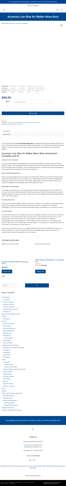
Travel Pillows (6, 378)
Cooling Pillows (7, 374)
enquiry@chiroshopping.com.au (33, 447)
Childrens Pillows (7, 371)
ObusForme (11, 466)
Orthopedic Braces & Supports (33, 122)
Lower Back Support (8, 306)
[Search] (37, 285)
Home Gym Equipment (9, 328)
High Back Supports (8, 304)
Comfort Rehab (8, 338)
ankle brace (10, 124)
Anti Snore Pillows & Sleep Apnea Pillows (14, 369)
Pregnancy (5, 381)
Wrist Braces (6, 357)
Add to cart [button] (6, 271)
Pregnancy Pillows (8, 383)
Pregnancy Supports (9, 386)
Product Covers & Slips (10, 366)
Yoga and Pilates (7, 342)
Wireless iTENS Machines (11, 405)
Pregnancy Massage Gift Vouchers (11, 410)
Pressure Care (7, 311)
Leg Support (6, 318)
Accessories (6, 362)
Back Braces (6, 350)
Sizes (7, 101)
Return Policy (19, 482)
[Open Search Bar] (62, 10)
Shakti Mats (3, 466)
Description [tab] (6, 131)
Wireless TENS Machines (10, 400)
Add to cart (33, 113)
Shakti (3, 388)
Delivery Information (10, 482)
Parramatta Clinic (28, 450)
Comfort (4, 316)
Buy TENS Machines (8, 395)
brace (15, 124)
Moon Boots (33, 468)
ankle (6, 124)
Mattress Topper (8, 364)
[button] (61, 25)
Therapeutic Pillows (8, 376)
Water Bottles (6, 340)
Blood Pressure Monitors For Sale (11, 314)
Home (2, 482)
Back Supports (6, 297)
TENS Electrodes (7, 398)
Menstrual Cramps (20, 466)
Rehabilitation (6, 335)
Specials (4, 390)
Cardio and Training (8, 323)
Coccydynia (6, 299)
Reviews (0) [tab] (6, 134)
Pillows (4, 359)
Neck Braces (6, 354)
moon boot (19, 124)
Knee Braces (6, 352)
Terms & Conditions (29, 482)
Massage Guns (7, 333)
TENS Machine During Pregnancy (55, 466)
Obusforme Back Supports (10, 309)
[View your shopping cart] (57, 10)
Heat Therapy (7, 326)
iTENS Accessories (9, 402)
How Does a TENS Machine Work (36, 466)
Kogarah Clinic (28, 445)
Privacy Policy (4, 483)
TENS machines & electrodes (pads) (12, 393)
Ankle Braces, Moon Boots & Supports (16, 122)
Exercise (4, 321)
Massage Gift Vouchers (8, 407)
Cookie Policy (12, 483)
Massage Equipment (8, 330)
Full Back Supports (8, 302)
